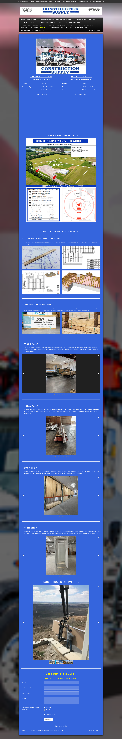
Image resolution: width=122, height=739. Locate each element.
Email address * (26, 688)
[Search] (43, 30)
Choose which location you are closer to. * (30, 708)
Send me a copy (50, 714)
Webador (98, 730)
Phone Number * (26, 693)
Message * (25, 698)
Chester (48, 707)
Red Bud (48, 710)
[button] (98, 355)
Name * (24, 683)
